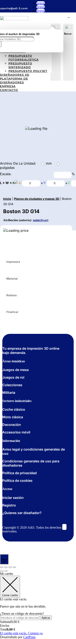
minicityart (40, 220)
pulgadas (7, 167)
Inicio (7, 198)
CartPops (29, 637)
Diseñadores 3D (14, 74)
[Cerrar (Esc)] (1, 567)
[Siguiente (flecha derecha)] (6, 571)
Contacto (9, 90)
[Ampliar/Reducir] (14, 567)
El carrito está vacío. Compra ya (21, 633)
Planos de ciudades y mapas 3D (36, 198)
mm (49, 163)
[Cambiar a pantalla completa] (10, 567)
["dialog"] (38, 605)
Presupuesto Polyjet (27, 71)
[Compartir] (6, 567)
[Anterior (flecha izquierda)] (1, 571)
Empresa (8, 86)
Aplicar (46, 617)
